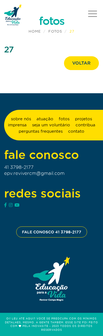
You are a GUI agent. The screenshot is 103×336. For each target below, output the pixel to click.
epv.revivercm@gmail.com (34, 173)
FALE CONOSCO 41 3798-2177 (51, 232)
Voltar (81, 62)
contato (76, 131)
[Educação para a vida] (51, 279)
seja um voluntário (51, 124)
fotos (55, 31)
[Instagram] (11, 205)
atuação (45, 118)
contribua (85, 124)
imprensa (17, 124)
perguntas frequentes (41, 131)
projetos (83, 118)
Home (35, 31)
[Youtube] (17, 205)
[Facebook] (5, 205)
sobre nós (21, 118)
